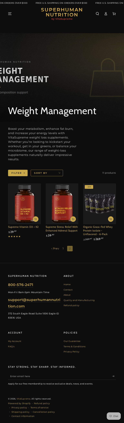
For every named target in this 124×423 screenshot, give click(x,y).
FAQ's (11, 346)
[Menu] (10, 13)
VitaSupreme (23, 399)
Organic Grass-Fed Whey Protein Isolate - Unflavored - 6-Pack (98, 230)
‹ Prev (55, 248)
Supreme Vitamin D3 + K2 (23, 226)
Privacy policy (19, 407)
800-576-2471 (20, 285)
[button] (97, 13)
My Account (14, 341)
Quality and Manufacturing (79, 300)
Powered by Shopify (19, 403)
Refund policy (71, 305)
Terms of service (40, 407)
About (67, 295)
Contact (68, 289)
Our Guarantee (72, 341)
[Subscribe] (114, 376)
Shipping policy (20, 412)
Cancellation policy (44, 412)
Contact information (23, 416)
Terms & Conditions (75, 346)
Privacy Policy (71, 351)
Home (67, 284)
